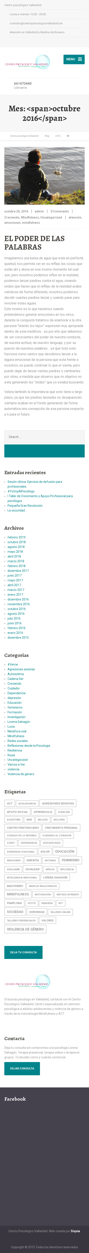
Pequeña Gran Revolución (25, 505)
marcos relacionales (43, 886)
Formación (15, 712)
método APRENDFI (68, 894)
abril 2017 (14, 585)
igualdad (32, 869)
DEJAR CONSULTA (22, 1068)
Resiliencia (15, 750)
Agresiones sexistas (21, 669)
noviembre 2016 (19, 604)
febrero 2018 (16, 566)
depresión (14, 698)
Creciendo (11, 217)
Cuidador (14, 688)
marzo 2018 (16, 561)
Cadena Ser (16, 679)
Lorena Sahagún (19, 722)
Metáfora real (17, 731)
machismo (15, 886)
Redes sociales (18, 741)
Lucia (11, 726)
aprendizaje (43, 812)
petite (32, 903)
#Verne (13, 664)
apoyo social (17, 812)
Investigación (16, 717)
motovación (43, 894)
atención (75, 217)
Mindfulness (30, 217)
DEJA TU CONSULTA (23, 952)
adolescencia (27, 803)
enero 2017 (15, 594)
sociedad (15, 912)
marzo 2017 (16, 590)
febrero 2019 (16, 537)
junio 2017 (15, 575)
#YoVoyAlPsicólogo (21, 491)
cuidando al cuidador (56, 835)
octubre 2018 (17, 542)
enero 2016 (15, 633)
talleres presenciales (21, 920)
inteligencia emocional (22, 877)
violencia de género (25, 929)
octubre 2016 (17, 609)
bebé (29, 819)
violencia (13, 769)
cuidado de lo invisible (22, 835)
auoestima (14, 819)
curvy (11, 843)
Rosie (11, 755)
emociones (12, 222)
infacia (50, 869)
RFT (61, 903)
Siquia (75, 1231)
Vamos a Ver (16, 764)
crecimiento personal (61, 827)
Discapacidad (51, 843)
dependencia (29, 843)
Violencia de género (21, 774)
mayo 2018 (15, 551)
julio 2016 (14, 618)
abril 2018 (14, 556)
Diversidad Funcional (21, 851)
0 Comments (60, 211)
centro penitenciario (23, 827)
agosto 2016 (16, 613)
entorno (50, 860)
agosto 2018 (16, 547)
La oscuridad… (17, 510)
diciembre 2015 (18, 637)
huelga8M (13, 869)
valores (47, 920)
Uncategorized (51, 217)
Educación (15, 702)
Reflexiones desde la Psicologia (29, 745)
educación (64, 851)
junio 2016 (15, 623)
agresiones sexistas (58, 803)
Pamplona (14, 903)
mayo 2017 (15, 580)
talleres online (60, 912)
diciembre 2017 (18, 570)
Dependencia (16, 693)
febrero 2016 (16, 628)
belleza (43, 819)
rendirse (47, 903)
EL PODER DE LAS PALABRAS (34, 242)
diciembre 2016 (18, 599)
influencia (67, 869)
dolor (45, 851)
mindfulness (31, 222)
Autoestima (16, 674)
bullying (59, 819)
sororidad (36, 912)
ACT (10, 803)
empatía (33, 860)
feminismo (15, 707)
